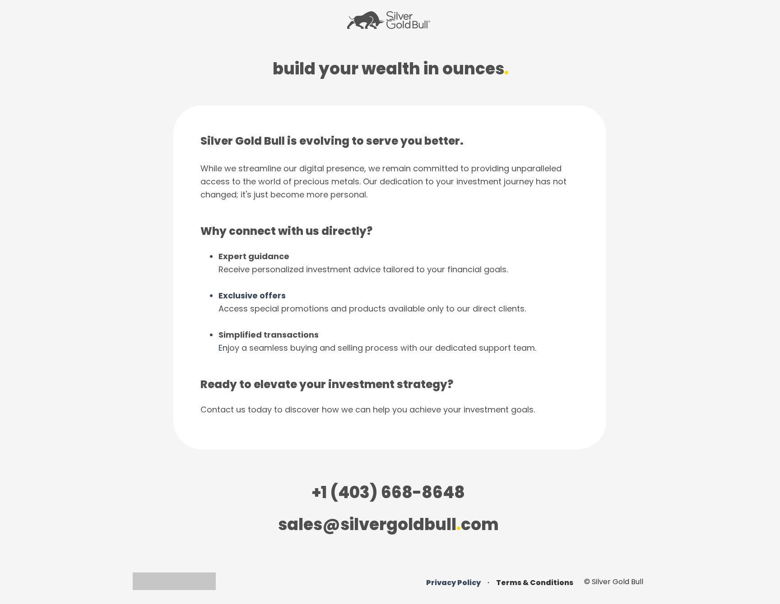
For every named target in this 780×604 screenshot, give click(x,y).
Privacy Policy (453, 582)
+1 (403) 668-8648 (388, 492)
